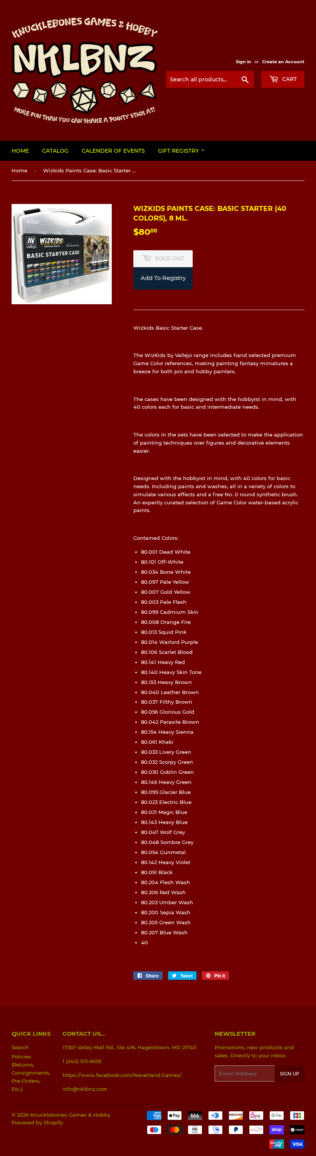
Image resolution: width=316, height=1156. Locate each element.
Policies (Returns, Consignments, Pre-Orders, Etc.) (31, 1072)
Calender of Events (113, 150)
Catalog (55, 150)
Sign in (243, 61)
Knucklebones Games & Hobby (70, 1115)
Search (20, 1047)
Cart (289, 79)
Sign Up (289, 1074)
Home (20, 150)
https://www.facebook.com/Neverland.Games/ (122, 1075)
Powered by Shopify (37, 1122)
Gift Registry (179, 150)
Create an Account (283, 61)
